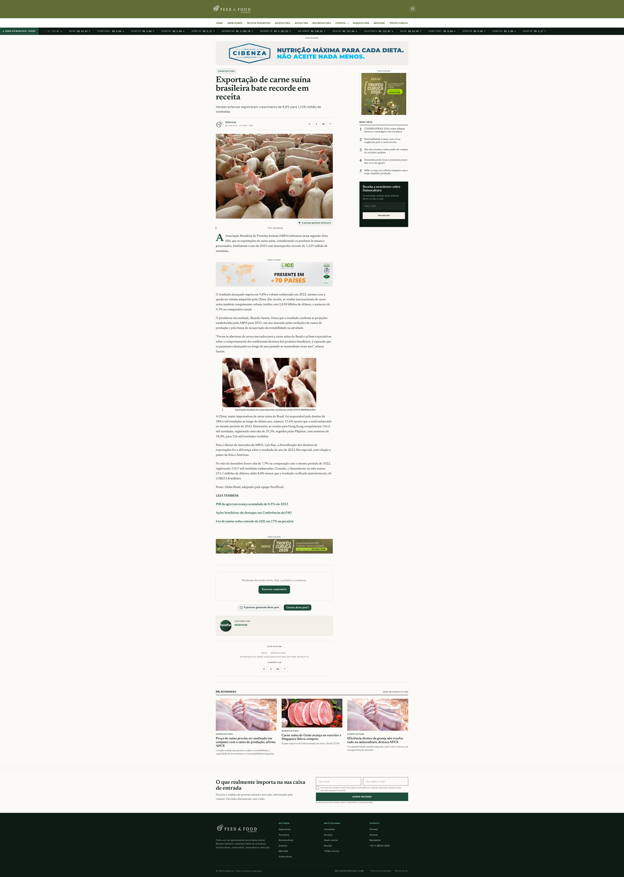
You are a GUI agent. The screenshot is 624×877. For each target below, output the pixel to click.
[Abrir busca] (412, 8)
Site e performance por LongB (349, 871)
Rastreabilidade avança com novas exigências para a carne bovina (382, 141)
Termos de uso (401, 871)
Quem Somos (234, 23)
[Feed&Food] (237, 828)
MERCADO (379, 23)
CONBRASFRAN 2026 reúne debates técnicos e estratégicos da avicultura (384, 130)
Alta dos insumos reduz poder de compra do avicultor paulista (386, 151)
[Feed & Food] (232, 9)
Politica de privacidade (380, 871)
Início (264, 653)
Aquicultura (282, 23)
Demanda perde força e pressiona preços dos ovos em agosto (386, 161)
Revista (328, 845)
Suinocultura (361, 23)
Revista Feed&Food (258, 23)
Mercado (283, 851)
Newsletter (375, 840)
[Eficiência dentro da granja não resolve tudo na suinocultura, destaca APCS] (377, 715)
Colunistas (329, 829)
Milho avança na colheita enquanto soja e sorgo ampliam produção (386, 172)
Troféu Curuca (398, 23)
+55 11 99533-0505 (379, 845)
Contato (373, 829)
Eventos (283, 845)
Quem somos (331, 840)
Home (219, 23)
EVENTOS (340, 23)
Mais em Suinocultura (395, 692)
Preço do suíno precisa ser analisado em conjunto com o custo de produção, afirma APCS (246, 742)
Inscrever (384, 216)
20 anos (328, 834)
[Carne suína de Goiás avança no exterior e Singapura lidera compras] (312, 713)
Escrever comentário (274, 589)
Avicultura (301, 23)
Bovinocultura (321, 23)
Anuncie (373, 834)
